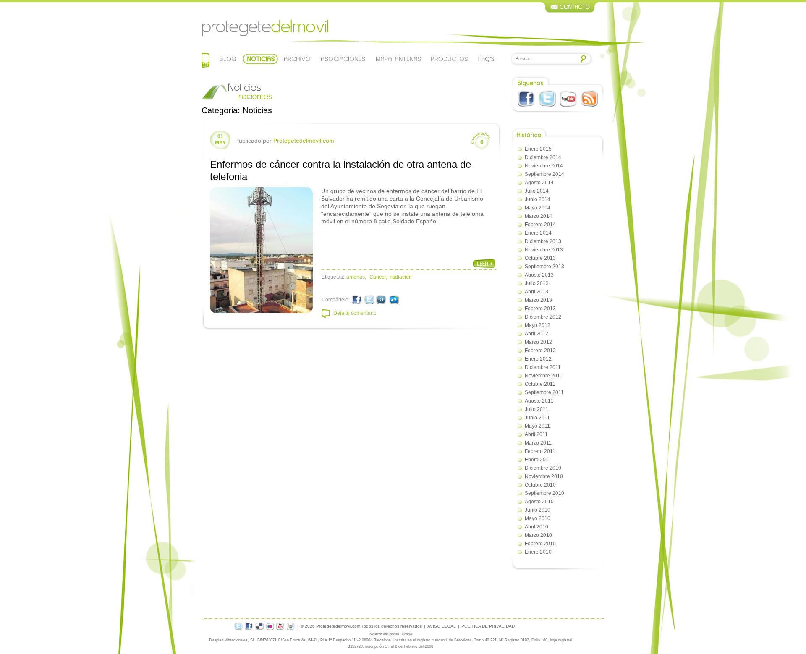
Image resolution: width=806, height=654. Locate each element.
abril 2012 (536, 334)
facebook (249, 626)
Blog (228, 58)
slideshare (291, 626)
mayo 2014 (537, 208)
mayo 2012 (537, 325)
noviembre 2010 (544, 476)
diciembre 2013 (543, 241)
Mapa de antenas (398, 58)
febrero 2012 (540, 350)
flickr (270, 626)
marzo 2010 (538, 535)
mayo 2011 (537, 426)
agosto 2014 (539, 183)
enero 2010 (538, 552)
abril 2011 (536, 434)
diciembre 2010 (543, 468)
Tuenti (381, 299)
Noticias (260, 58)
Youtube (568, 98)
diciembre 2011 (543, 367)
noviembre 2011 (544, 376)
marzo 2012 (538, 342)
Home (205, 61)
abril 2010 (536, 527)
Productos (449, 58)
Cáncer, (378, 277)
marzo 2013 (538, 300)
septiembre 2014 (544, 174)
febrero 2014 (540, 225)
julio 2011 (536, 409)
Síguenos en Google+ (384, 634)
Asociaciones (342, 58)
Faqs (486, 58)
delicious (259, 626)
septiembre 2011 (544, 392)
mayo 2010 (537, 518)
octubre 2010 (540, 485)
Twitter (547, 98)
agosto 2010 (539, 502)
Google (407, 634)
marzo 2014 (538, 216)
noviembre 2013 (544, 250)
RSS (589, 98)
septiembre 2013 (544, 266)
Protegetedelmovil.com (265, 28)
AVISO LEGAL (441, 626)
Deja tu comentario (355, 313)
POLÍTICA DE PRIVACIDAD (488, 626)
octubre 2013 (540, 258)
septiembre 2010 (544, 493)
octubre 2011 (540, 384)
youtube (280, 626)
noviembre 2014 (544, 166)
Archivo (296, 58)
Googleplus (394, 299)
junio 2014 (537, 199)
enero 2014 (538, 233)
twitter (238, 626)
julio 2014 (537, 191)
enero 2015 (538, 149)
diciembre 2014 (543, 157)
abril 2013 (536, 292)
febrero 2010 (540, 544)
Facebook (526, 98)
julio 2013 (537, 283)
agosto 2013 (539, 275)
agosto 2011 (539, 401)
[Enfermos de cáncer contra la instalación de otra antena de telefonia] (261, 250)
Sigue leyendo (484, 264)
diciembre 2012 (543, 317)
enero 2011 (538, 460)
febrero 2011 (540, 451)
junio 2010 (537, 510)
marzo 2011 (538, 443)
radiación (401, 277)
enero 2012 (538, 359)
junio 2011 (537, 418)
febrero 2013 (540, 308)
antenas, (356, 277)
